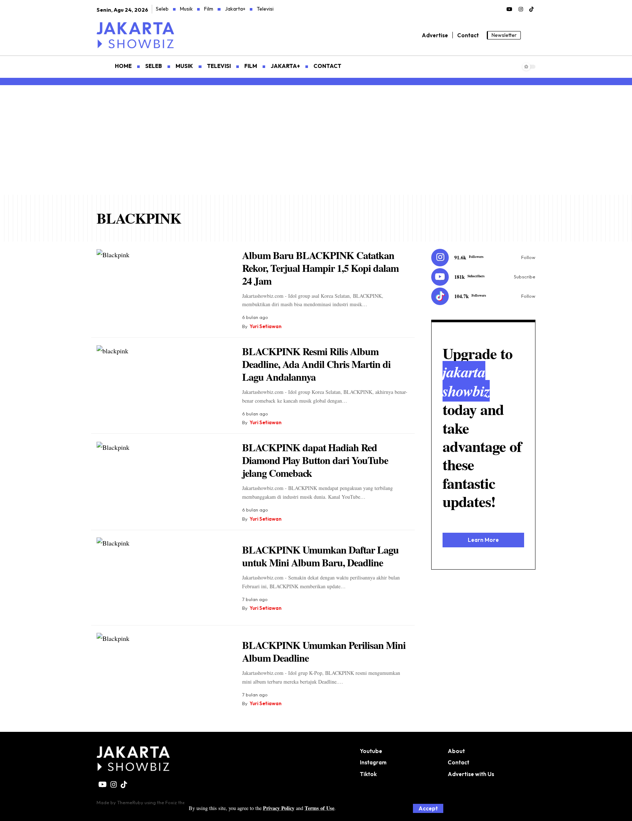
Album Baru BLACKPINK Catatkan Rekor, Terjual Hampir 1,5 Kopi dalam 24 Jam (320, 268)
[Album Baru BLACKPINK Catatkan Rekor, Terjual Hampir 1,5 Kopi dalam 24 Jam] (164, 289)
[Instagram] (521, 9)
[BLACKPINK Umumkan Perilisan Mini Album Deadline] (164, 673)
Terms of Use (319, 808)
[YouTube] (509, 9)
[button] (428, 808)
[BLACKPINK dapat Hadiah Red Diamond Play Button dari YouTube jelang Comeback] (164, 482)
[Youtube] (483, 277)
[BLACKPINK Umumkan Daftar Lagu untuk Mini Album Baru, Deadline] (164, 577)
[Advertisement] (316, 140)
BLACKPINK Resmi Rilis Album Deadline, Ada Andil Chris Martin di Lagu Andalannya (316, 364)
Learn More (483, 539)
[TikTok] (531, 9)
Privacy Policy (278, 808)
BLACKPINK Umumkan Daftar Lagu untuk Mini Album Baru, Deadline (320, 556)
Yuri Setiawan (265, 326)
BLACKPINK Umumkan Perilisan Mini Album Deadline (324, 651)
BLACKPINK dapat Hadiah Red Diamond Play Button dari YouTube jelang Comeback (315, 460)
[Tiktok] (483, 296)
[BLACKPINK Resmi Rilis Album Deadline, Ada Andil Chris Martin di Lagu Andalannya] (164, 385)
